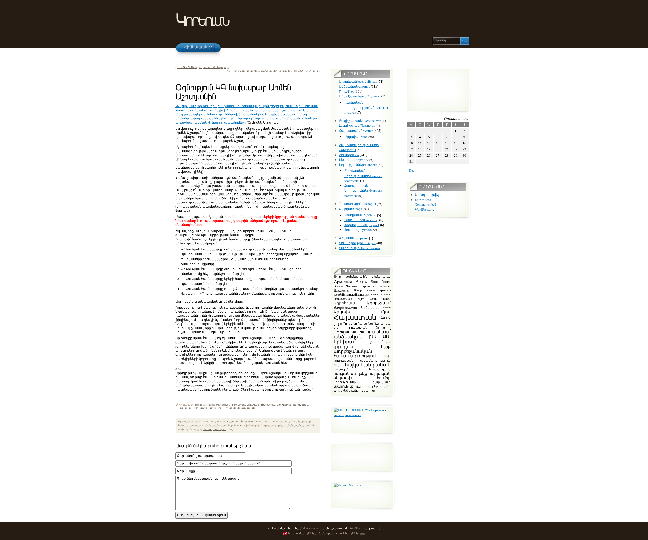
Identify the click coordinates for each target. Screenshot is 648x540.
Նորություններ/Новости (358, 165)
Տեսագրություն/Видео (357, 243)
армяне (371, 290)
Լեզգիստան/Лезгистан (357, 125)
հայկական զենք (350, 374)
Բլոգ (385, 311)
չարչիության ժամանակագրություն (231, 408)
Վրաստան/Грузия (353, 238)
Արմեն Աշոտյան (248, 404)
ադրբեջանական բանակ (352, 331)
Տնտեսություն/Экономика (359, 248)
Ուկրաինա (365, 323)
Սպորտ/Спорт (350, 209)
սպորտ (369, 390)
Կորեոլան (201, 20)
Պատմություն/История (357, 204)
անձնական (348, 336)
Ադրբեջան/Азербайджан (358, 81)
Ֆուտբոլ (383, 328)
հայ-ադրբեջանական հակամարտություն (362, 351)
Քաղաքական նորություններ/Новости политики (363, 191)
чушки (386, 298)
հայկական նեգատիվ (193, 408)
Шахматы (341, 290)
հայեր (338, 365)
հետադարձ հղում (214, 429)
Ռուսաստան (358, 327)
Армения (343, 281)
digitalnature (310, 528)
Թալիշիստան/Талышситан (360, 121)
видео (361, 298)
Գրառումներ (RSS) (301, 533)
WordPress (356, 528)
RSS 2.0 (240, 425)
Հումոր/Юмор (350, 155)
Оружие (338, 286)
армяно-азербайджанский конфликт (362, 293)
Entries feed (423, 200)
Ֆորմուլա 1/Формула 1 (361, 225)
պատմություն (347, 386)
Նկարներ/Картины (354, 160)
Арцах (361, 281)
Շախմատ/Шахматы (360, 220)
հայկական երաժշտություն (362, 369)
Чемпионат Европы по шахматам (368, 286)
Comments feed (425, 204)
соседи (373, 298)
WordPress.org (424, 209)
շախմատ (381, 382)
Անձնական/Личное (354, 86)
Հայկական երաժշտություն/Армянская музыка (366, 107)
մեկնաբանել (295, 425)
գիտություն (267, 404)
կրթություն (284, 404)
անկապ (381, 331)
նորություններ (345, 382)
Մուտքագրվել (427, 195)
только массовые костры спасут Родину (215, 404)
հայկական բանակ (367, 365)
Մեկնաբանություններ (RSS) (338, 533)
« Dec (410, 170)
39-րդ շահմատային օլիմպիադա (362, 277)
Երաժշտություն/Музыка (359, 96)
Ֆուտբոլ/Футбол (357, 230)
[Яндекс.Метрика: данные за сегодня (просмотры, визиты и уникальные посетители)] (347, 485)
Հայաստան (300, 404)
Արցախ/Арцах (356, 137)
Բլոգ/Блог (346, 91)
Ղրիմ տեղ (350, 323)
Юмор (358, 290)
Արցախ (342, 311)
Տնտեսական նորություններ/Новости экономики (363, 176)
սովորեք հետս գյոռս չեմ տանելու (362, 388)
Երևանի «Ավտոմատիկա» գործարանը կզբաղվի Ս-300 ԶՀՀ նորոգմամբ (273, 71)
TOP (362, 534)
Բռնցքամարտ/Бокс (360, 215)
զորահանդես (379, 341)
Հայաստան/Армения (240, 421)
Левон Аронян (380, 281)
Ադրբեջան (344, 303)
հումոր (383, 378)
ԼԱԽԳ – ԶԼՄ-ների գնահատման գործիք (203, 67)
